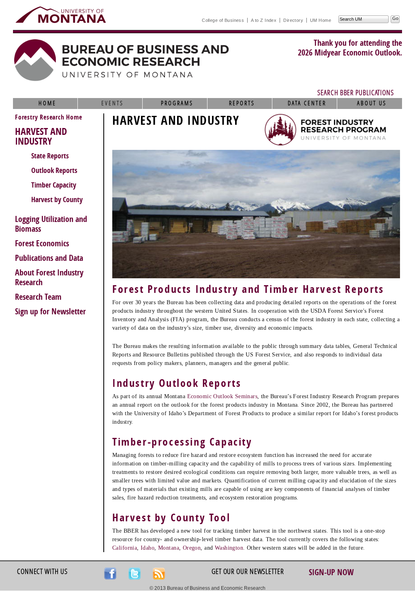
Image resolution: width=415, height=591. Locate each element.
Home (47, 103)
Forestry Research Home (48, 117)
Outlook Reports (54, 170)
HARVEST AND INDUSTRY (41, 136)
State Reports (50, 155)
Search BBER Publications (355, 92)
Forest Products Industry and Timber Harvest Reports (248, 289)
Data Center (307, 103)
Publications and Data (49, 258)
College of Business (223, 20)
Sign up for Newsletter (50, 311)
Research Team (38, 297)
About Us (372, 103)
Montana (168, 548)
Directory (293, 20)
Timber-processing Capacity (182, 442)
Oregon (192, 548)
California (124, 548)
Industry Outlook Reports (176, 383)
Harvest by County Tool (171, 518)
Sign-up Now (331, 572)
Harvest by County (57, 199)
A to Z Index (263, 20)
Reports (242, 103)
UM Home (320, 20)
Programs (177, 103)
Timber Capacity (53, 185)
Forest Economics (42, 243)
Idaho (147, 548)
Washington (229, 548)
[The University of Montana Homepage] (60, 14)
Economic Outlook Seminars (222, 396)
